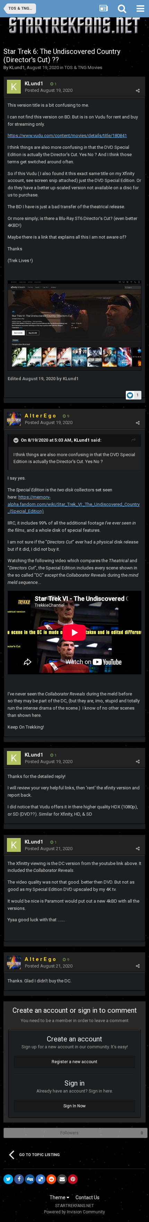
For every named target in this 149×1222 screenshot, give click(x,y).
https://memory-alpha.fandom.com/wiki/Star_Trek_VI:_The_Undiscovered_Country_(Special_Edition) (74, 504)
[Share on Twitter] (8, 1179)
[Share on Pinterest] (73, 1179)
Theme (58, 1197)
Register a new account (74, 1061)
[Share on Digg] (30, 1179)
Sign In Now (74, 1106)
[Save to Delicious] (40, 1179)
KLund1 (17, 67)
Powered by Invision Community (74, 1212)
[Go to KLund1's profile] (14, 87)
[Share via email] (62, 1179)
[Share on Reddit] (51, 1179)
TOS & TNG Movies (83, 67)
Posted (48, 90)
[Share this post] (138, 90)
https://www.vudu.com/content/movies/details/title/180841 (67, 135)
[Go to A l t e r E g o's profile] (14, 419)
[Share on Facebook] (19, 1179)
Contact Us (87, 1197)
